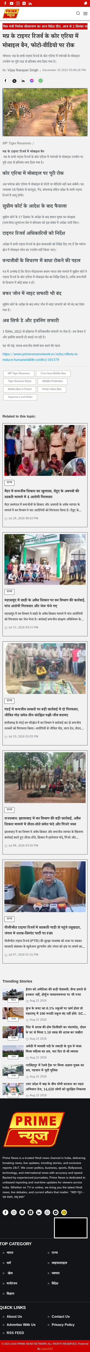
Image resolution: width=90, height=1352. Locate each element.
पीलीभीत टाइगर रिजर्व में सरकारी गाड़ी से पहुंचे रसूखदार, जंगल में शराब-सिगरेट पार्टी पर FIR (42, 931)
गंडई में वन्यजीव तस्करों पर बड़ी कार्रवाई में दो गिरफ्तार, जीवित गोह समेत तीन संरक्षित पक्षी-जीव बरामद (41, 713)
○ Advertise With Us (19, 1325)
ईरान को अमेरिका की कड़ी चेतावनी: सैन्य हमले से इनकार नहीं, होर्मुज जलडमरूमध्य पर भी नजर (56, 992)
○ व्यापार (54, 1273)
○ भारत (8, 1253)
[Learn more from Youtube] (11, 3)
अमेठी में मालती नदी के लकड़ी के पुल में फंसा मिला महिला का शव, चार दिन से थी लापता (53, 1049)
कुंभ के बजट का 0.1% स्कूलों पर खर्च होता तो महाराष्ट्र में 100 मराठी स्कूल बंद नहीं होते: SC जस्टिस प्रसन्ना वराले (54, 1014)
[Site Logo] (45, 1129)
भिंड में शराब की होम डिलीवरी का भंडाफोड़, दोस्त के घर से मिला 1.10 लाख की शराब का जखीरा (56, 1030)
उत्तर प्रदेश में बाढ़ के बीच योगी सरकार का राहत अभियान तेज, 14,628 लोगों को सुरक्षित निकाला (56, 1087)
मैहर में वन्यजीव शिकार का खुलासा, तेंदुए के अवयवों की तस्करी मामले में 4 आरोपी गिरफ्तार (41, 494)
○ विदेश (53, 1284)
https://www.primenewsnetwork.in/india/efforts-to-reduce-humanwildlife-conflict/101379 (40, 357)
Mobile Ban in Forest (19, 390)
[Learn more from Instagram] (14, 1212)
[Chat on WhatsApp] (47, 1212)
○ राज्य (53, 1253)
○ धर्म (7, 1263)
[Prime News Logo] (11, 13)
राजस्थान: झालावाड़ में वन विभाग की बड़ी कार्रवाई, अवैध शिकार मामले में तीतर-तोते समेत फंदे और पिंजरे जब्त (42, 822)
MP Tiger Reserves (19, 374)
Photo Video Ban (52, 390)
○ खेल (8, 1273)
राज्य (9, 482)
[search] (78, 14)
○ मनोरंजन (10, 1284)
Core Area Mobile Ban (53, 374)
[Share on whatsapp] (41, 81)
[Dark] (85, 3)
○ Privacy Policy (61, 1325)
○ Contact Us (59, 1317)
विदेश (13, 1000)
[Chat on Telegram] (56, 1212)
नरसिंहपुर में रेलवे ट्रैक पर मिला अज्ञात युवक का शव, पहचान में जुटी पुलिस (55, 1068)
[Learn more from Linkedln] (30, 3)
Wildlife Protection (52, 382)
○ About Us (12, 1317)
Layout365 (47, 1349)
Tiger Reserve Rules (19, 382)
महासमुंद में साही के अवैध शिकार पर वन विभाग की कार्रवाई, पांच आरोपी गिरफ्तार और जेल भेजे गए (44, 604)
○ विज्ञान (8, 1294)
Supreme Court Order (20, 398)
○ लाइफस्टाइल (57, 1263)
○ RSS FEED (13, 1333)
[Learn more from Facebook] (5, 3)
